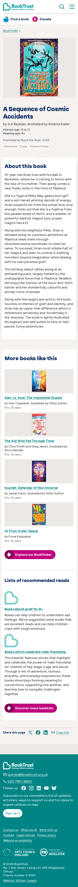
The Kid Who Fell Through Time (29, 441)
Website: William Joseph (20, 880)
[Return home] (18, 7)
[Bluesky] (54, 788)
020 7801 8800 (20, 781)
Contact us (10, 830)
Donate (45, 19)
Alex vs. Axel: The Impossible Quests (33, 398)
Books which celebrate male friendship (35, 652)
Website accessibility (17, 840)
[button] (30, 732)
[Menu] (72, 7)
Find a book (20, 19)
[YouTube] (46, 788)
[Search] (62, 7)
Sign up (11, 813)
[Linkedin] (39, 788)
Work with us (48, 830)
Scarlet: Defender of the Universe (31, 488)
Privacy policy (46, 835)
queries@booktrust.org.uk (28, 775)
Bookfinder (10, 30)
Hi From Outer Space (21, 531)
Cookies (8, 835)
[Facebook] (23, 788)
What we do (29, 830)
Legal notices (25, 835)
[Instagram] (31, 788)
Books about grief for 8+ (24, 609)
